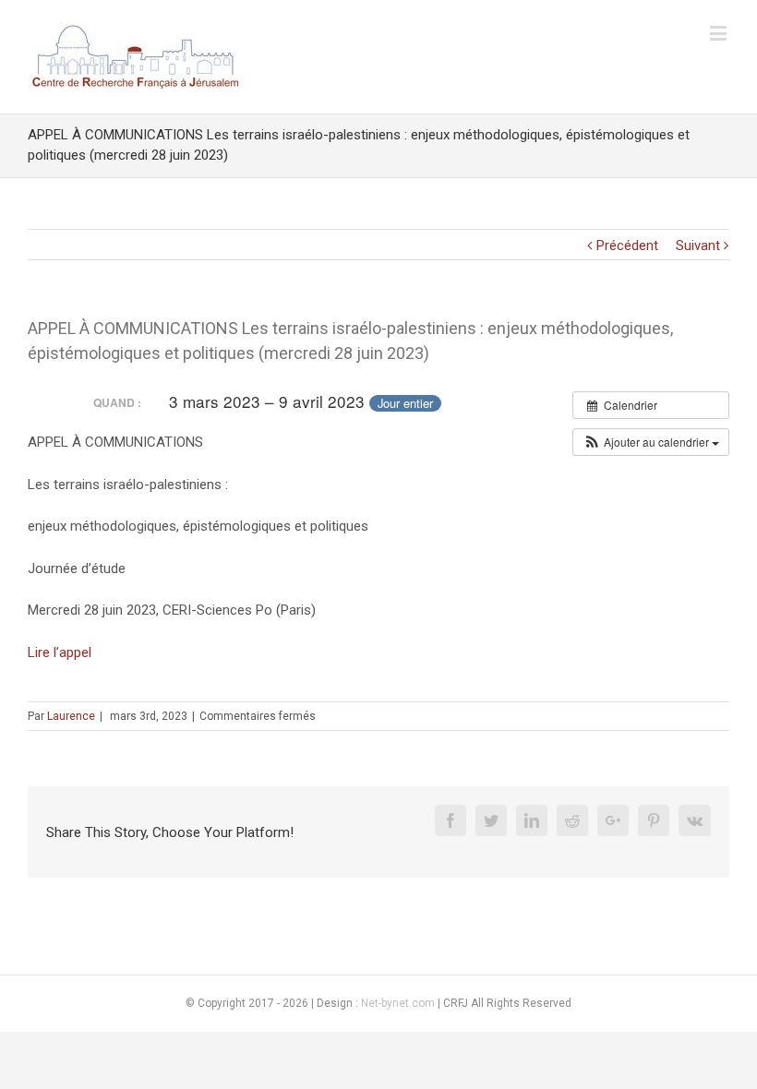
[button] (650, 442)
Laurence (71, 716)
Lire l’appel (59, 652)
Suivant (698, 245)
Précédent (627, 245)
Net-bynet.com (398, 1003)
